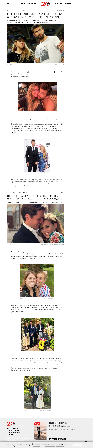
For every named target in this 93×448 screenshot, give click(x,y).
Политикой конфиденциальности (54, 446)
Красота (34, 3)
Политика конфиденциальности (15, 440)
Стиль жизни (59, 3)
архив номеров (53, 432)
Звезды (23, 3)
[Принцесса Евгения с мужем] (37, 392)
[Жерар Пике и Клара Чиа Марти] (37, 96)
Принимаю (78, 445)
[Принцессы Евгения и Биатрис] (37, 280)
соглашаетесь (36, 446)
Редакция (10, 434)
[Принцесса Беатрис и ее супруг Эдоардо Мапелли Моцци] (37, 334)
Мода (28, 3)
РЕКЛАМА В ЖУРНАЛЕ (13, 432)
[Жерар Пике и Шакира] (37, 155)
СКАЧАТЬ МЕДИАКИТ (13, 428)
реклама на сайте (13, 430)
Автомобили (68, 3)
